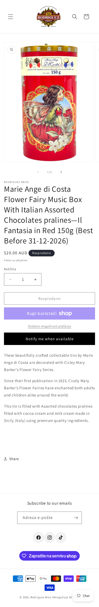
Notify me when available (50, 338)
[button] (10, 17)
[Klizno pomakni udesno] (61, 172)
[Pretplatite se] (76, 518)
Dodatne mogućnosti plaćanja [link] (49, 326)
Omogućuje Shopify (65, 597)
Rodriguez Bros (40, 597)
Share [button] (14, 458)
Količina (10, 269)
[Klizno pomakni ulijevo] (38, 172)
